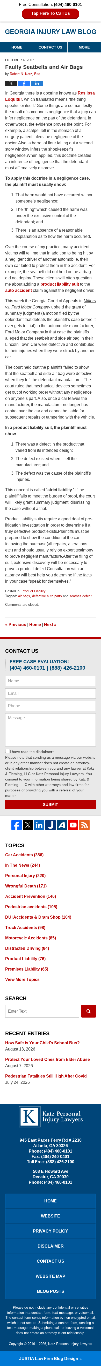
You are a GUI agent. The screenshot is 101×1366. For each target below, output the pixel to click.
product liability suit (59, 284)
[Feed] (84, 825)
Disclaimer (51, 1246)
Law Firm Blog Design (48, 1358)
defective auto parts (47, 596)
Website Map (50, 1276)
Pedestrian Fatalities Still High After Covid (46, 1076)
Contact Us (50, 47)
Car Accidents (24, 855)
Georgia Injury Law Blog (50, 33)
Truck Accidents (25, 927)
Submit (50, 804)
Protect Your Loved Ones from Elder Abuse (47, 1059)
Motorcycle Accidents (30, 938)
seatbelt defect (80, 596)
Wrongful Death (26, 886)
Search (88, 1011)
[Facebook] (16, 825)
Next (50, 624)
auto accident (19, 290)
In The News (22, 865)
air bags (24, 596)
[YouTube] (73, 825)
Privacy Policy (50, 1231)
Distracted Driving (27, 948)
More (84, 47)
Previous (15, 624)
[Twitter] (28, 825)
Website (50, 1216)
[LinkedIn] (39, 825)
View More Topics (22, 979)
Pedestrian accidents (31, 907)
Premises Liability (26, 969)
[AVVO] (62, 825)
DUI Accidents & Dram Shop (38, 917)
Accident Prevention (30, 896)
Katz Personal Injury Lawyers (70, 1344)
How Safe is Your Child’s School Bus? (42, 1043)
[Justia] (50, 825)
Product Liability (33, 591)
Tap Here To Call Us (50, 13)
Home (16, 47)
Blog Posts (50, 1291)
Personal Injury (25, 875)
